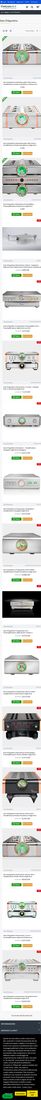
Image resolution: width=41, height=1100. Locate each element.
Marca (6, 12)
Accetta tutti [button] (32, 1094)
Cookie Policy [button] (27, 1087)
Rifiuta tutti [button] (9, 1093)
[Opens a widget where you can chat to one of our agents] (7, 1096)
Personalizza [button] (20, 1093)
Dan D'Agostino (8, 78)
